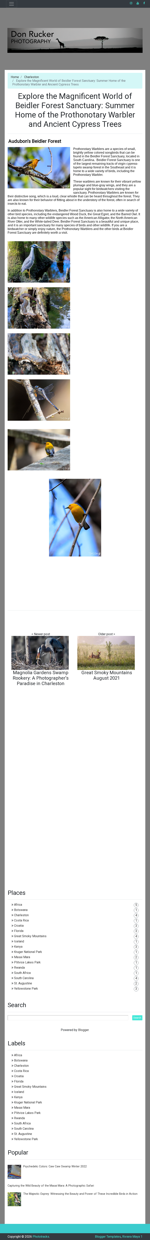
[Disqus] (75, 739)
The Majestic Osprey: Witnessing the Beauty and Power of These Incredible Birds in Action (80, 1194)
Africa (18, 904)
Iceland (19, 941)
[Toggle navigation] (11, 4)
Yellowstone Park (26, 988)
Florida (18, 931)
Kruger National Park (28, 952)
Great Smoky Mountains (30, 936)
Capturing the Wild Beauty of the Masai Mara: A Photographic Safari (51, 1185)
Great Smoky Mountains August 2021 (106, 675)
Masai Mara (22, 957)
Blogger (83, 1030)
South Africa (22, 973)
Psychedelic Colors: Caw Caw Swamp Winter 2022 (55, 1166)
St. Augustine (23, 983)
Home (15, 77)
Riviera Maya (131, 1236)
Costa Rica (21, 920)
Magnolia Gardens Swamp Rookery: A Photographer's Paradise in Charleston (41, 678)
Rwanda (19, 967)
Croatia (19, 925)
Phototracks (41, 1236)
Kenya (18, 946)
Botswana (21, 910)
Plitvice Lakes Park (27, 962)
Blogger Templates (108, 1236)
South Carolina (24, 978)
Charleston (31, 77)
